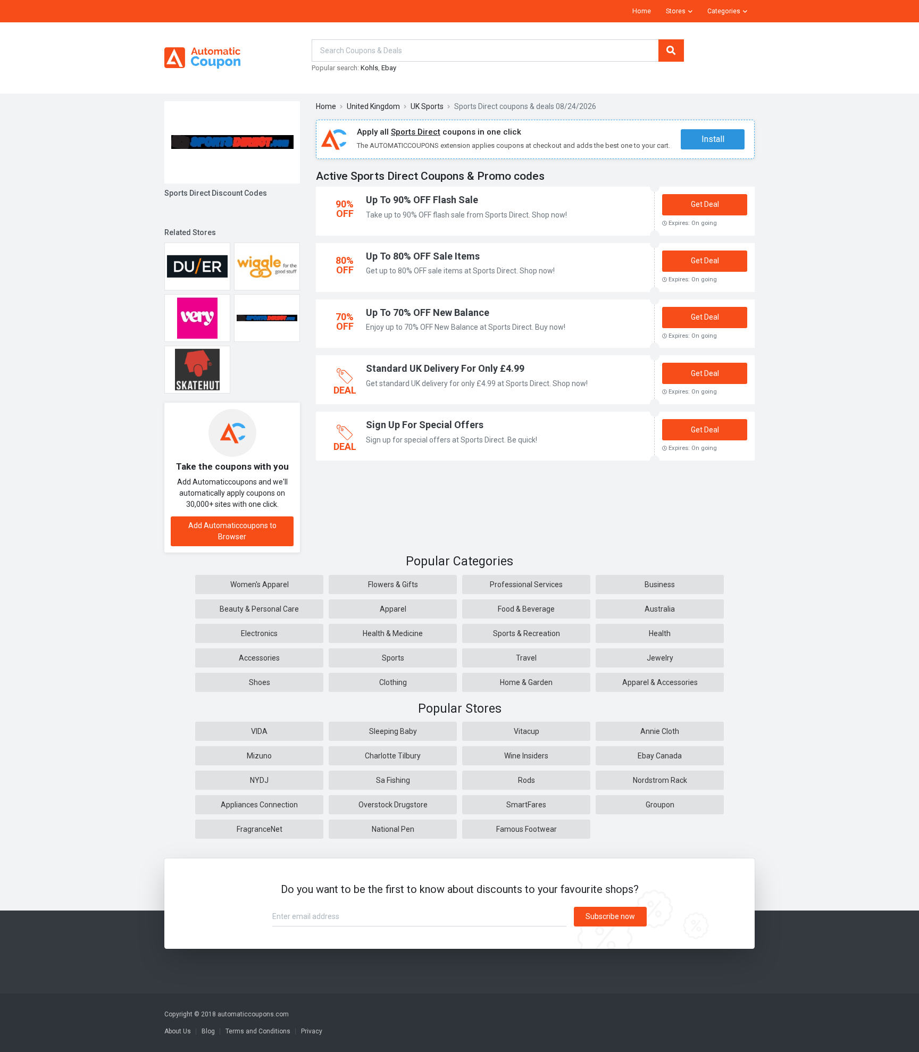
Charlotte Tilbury (393, 756)
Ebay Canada (660, 756)
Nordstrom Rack (660, 780)
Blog (208, 1031)
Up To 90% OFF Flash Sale (422, 199)
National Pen (393, 829)
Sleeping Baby (393, 731)
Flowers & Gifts (393, 584)
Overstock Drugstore (393, 804)
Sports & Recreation (526, 633)
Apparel (393, 609)
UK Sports (427, 106)
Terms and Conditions (257, 1031)
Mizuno (259, 756)
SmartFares (526, 804)
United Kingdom (373, 106)
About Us (177, 1031)
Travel (526, 658)
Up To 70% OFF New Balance (427, 312)
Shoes (259, 682)
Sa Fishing (393, 780)
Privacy (311, 1031)
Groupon (660, 804)
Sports (393, 658)
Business (660, 584)
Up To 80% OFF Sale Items (423, 256)
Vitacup (526, 731)
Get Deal (705, 204)
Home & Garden (526, 682)
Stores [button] (676, 11)
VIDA (259, 731)
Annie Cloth (659, 731)
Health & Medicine (393, 633)
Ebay (388, 68)
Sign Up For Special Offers (424, 424)
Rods (526, 780)
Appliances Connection (259, 804)
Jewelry (660, 658)
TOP (897, 1041)
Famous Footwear (526, 829)
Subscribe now (610, 916)
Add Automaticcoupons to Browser (232, 531)
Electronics (259, 633)
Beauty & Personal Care (259, 609)
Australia (660, 609)
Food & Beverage (526, 609)
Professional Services (526, 584)
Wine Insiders (526, 756)
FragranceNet (259, 829)
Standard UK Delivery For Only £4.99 (445, 368)
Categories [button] (723, 11)
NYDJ (259, 780)
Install (712, 139)
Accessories (259, 658)
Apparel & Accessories (660, 682)
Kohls (369, 68)
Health (660, 633)
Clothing (393, 682)
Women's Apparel (259, 584)
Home (641, 11)
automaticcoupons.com (253, 1014)
